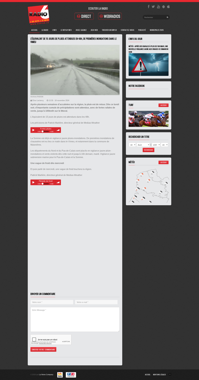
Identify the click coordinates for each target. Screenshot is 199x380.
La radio (45, 29)
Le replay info (66, 29)
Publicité (142, 29)
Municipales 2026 (157, 29)
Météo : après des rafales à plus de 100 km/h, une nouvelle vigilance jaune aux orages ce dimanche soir (148, 49)
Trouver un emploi (109, 29)
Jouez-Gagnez (81, 29)
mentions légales (159, 374)
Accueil (34, 29)
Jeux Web (94, 29)
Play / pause (33, 130)
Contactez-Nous (127, 29)
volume (58, 130)
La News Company (46, 375)
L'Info (54, 29)
